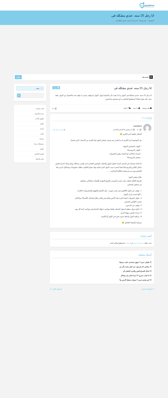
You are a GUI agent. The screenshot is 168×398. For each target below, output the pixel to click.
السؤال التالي (57, 289)
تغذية (42, 128)
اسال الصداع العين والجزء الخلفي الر (136, 271)
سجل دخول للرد (57, 129)
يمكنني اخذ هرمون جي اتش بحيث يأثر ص (134, 266)
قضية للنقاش (39, 154)
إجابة (125, 108)
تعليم (42, 123)
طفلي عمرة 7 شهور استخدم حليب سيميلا (134, 262)
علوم (42, 149)
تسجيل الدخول (138, 243)
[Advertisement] (84, 48)
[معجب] (140, 129)
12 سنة (135, 108)
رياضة (41, 139)
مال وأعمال (40, 159)
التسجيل (128, 243)
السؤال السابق (146, 289)
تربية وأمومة (39, 113)
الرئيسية (151, 20)
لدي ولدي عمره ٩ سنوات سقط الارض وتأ (134, 280)
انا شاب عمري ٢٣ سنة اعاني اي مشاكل (135, 275)
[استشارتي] (146, 5)
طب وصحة (142, 20)
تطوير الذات (39, 118)
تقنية (42, 133)
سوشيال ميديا (39, 144)
